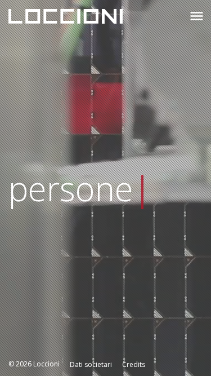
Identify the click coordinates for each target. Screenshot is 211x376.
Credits (133, 364)
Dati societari (91, 364)
